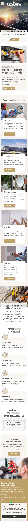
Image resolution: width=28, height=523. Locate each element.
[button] (1, 21)
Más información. (18, 512)
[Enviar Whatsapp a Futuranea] (11, 502)
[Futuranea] (14, 3)
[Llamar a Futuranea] (3, 3)
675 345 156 (6, 501)
